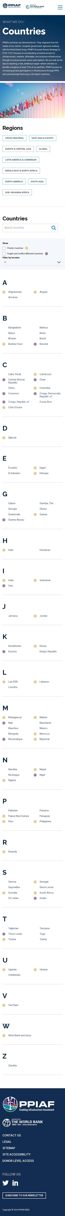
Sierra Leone (47, 887)
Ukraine (44, 969)
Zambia (12, 1065)
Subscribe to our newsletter (24, 1195)
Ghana (43, 508)
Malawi (43, 717)
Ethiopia (44, 473)
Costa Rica (46, 401)
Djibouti (12, 437)
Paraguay (45, 816)
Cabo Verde (14, 374)
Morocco (45, 733)
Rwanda (12, 851)
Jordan (43, 615)
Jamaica (13, 615)
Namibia (12, 769)
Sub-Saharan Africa (17, 192)
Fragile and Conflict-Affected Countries (25, 253)
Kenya (43, 645)
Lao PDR (13, 681)
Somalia (12, 892)
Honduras (45, 549)
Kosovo (12, 651)
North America (14, 181)
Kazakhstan (14, 645)
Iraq (10, 585)
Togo (42, 933)
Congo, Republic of (18, 401)
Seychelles (14, 887)
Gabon (12, 503)
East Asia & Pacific (43, 138)
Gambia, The (46, 503)
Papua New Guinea (18, 816)
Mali (10, 722)
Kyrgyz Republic (48, 651)
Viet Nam (13, 1005)
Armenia (13, 297)
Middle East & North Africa (21, 170)
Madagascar (15, 717)
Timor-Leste (15, 933)
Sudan (43, 898)
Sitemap (8, 1148)
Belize (11, 333)
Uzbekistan (14, 974)
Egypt (43, 467)
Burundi (44, 343)
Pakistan (13, 810)
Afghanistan (15, 291)
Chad (42, 379)
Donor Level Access (18, 1160)
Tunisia (12, 939)
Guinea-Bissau (16, 519)
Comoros (13, 393)
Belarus (44, 327)
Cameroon (45, 374)
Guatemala (14, 514)
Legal (7, 1141)
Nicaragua (13, 774)
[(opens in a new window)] (35, 8)
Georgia (12, 508)
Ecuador (12, 467)
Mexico (44, 728)
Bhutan (12, 338)
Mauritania (45, 722)
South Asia (37, 181)
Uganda (12, 969)
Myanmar (45, 739)
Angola (43, 291)
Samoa (12, 881)
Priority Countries (15, 248)
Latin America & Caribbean (20, 160)
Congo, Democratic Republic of (50, 395)
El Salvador (14, 473)
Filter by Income (11, 257)
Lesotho (13, 687)
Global (43, 149)
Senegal (44, 881)
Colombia (45, 387)
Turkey (43, 939)
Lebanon (44, 681)
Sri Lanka (13, 898)
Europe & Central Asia (18, 149)
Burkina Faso (15, 343)
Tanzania (45, 928)
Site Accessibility (16, 1154)
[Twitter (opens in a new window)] (5, 1183)
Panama (44, 810)
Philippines (45, 821)
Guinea (43, 514)
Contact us (11, 1135)
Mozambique (15, 739)
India (11, 580)
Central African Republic (16, 381)
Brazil (43, 338)
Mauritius (13, 728)
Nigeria (12, 780)
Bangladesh (14, 327)
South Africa (47, 892)
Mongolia (13, 733)
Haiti (10, 549)
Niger (42, 774)
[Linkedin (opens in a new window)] (15, 1183)
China (11, 387)
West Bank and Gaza (19, 1035)
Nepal (43, 769)
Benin (43, 333)
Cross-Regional (14, 138)
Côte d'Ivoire (15, 407)
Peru (10, 821)
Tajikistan (13, 928)
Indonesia (45, 580)
